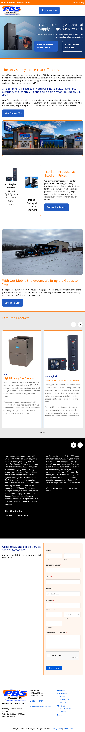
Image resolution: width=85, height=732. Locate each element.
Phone (49, 589)
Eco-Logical (64, 699)
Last (65, 560)
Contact (60, 715)
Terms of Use (68, 729)
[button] (40, 533)
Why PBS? (61, 690)
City (47, 618)
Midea (62, 696)
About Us (61, 706)
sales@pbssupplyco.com (42, 706)
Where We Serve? (67, 708)
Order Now (54, 668)
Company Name (53, 565)
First (47, 560)
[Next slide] (80, 324)
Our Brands (62, 693)
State (66, 618)
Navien (63, 702)
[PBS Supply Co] (11, 10)
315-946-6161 (50, 10)
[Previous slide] (73, 324)
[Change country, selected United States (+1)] (48, 593)
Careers (63, 711)
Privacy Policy (57, 729)
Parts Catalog (78, 2)
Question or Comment (56, 632)
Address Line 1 (51, 609)
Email (49, 577)
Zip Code (49, 627)
